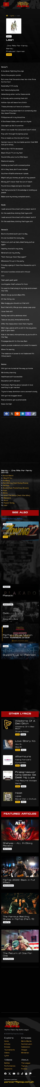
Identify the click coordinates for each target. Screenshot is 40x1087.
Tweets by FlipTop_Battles (11, 518)
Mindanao (25, 1053)
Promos (24, 1069)
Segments (8, 1069)
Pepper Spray (9, 503)
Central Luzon (26, 1044)
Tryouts (24, 1066)
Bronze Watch (8, 475)
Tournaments (9, 1050)
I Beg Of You (7, 478)
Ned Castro (7, 849)
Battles (7, 1063)
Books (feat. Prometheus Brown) (16, 488)
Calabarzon (25, 1047)
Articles (7, 1044)
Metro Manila (26, 1041)
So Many (6, 480)
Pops (5, 490)
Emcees (7, 1047)
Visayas (24, 1050)
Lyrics (12, 16)
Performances (9, 1066)
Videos (7, 1053)
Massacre (7, 498)
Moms (5, 493)
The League (25, 1063)
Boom (6, 500)
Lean (5, 505)
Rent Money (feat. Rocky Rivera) (15, 483)
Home (6, 1041)
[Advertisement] (20, 440)
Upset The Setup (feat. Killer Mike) (16, 495)
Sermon (6, 485)
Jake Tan (7, 922)
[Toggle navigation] (6, 4)
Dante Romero (8, 885)
